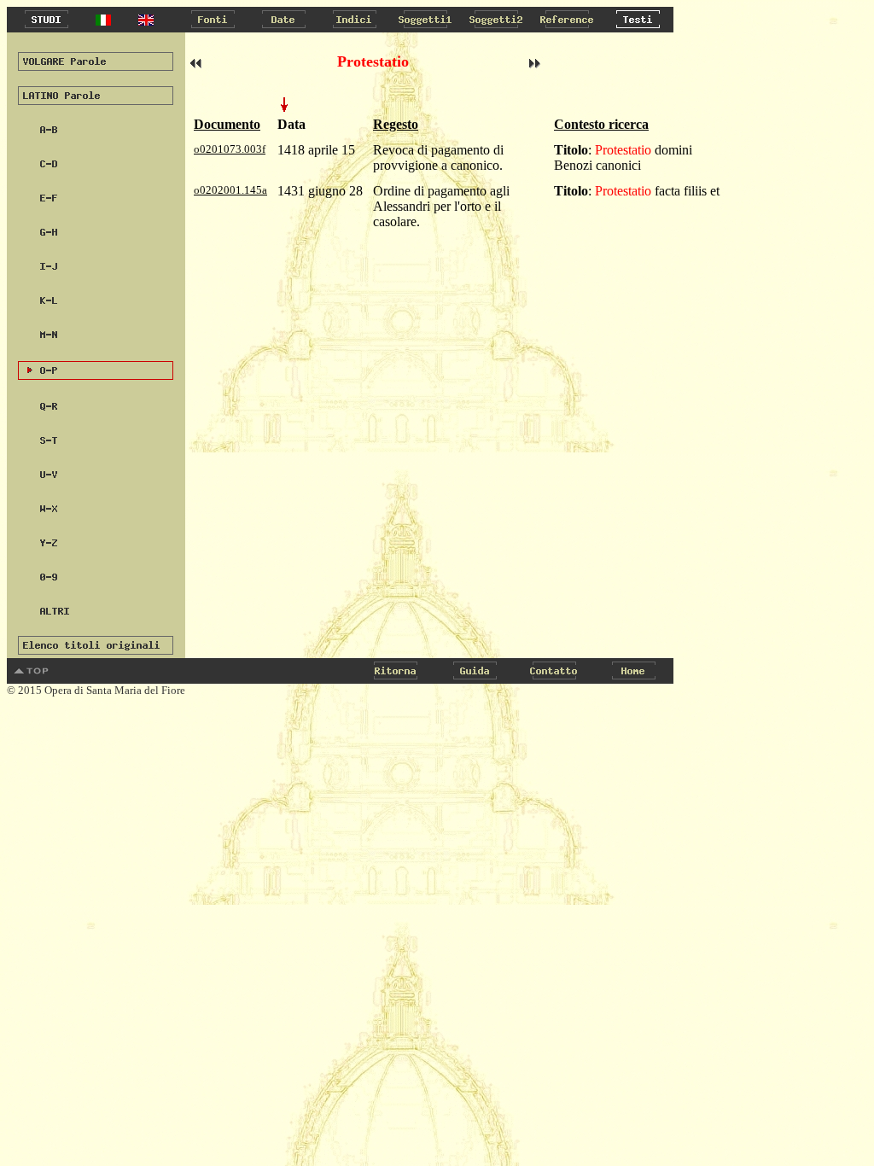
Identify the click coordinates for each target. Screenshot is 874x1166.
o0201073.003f (229, 149)
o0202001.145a (230, 190)
